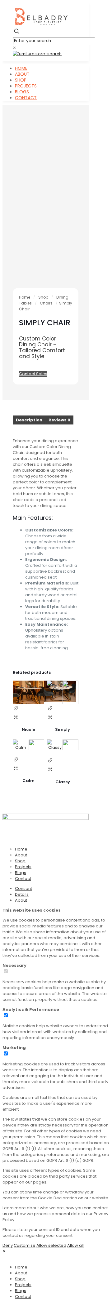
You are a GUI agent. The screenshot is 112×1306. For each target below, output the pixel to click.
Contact (23, 879)
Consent (23, 888)
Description (29, 420)
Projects (23, 867)
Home (24, 297)
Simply (62, 729)
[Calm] (28, 747)
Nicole (28, 729)
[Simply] (62, 692)
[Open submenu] (28, 1267)
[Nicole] (28, 692)
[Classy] (62, 748)
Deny (7, 1245)
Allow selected (51, 1245)
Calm (28, 781)
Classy (62, 782)
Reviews (59, 420)
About (21, 855)
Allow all (75, 1245)
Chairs (46, 303)
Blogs (20, 873)
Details (22, 894)
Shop (43, 297)
